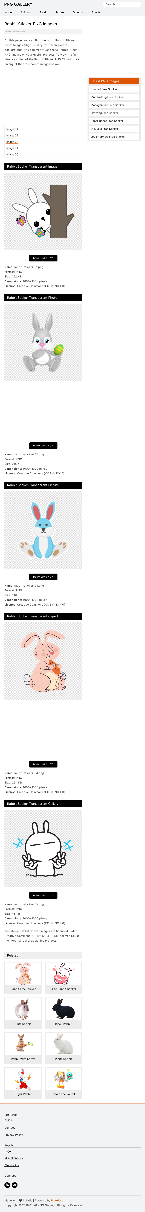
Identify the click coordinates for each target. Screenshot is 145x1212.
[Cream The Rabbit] (63, 1070)
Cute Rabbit (23, 1024)
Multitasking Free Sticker (107, 97)
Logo (7, 1151)
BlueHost (57, 1200)
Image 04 (12, 148)
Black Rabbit (63, 1024)
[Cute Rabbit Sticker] (63, 965)
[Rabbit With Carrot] (23, 1035)
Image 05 (12, 154)
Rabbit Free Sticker (23, 989)
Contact (9, 1127)
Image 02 (12, 135)
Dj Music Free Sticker (104, 128)
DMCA (8, 1120)
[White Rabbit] (63, 1035)
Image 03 (12, 141)
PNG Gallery (18, 4)
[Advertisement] (43, 96)
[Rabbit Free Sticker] (23, 965)
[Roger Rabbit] (23, 1070)
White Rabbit (63, 1059)
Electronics (11, 1165)
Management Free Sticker (107, 105)
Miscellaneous (19, 32)
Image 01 (12, 129)
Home (8, 32)
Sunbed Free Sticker (104, 89)
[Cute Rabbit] (23, 1000)
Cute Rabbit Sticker (63, 989)
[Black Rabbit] (63, 1000)
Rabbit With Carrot (23, 1059)
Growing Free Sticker (104, 113)
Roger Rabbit (23, 1094)
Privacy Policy (13, 1135)
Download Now (43, 258)
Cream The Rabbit (63, 1094)
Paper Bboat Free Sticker (107, 121)
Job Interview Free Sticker (108, 136)
